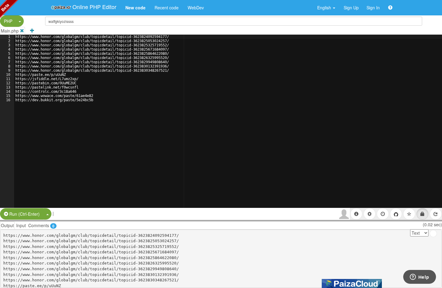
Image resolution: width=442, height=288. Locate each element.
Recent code (167, 8)
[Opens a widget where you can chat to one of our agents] (419, 277)
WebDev (196, 8)
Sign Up (351, 8)
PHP (8, 21)
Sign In (373, 8)
